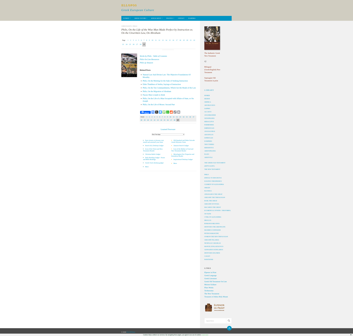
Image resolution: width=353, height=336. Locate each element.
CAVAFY (207, 256)
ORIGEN (207, 187)
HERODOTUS (209, 147)
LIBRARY (209, 90)
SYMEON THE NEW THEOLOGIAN (216, 236)
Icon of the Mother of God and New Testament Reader (182, 150)
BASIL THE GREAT (210, 201)
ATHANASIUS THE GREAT (213, 194)
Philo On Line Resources (149, 59)
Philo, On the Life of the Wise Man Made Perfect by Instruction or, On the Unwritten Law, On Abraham (157, 31)
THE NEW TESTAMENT (212, 169)
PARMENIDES (209, 125)
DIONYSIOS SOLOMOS (212, 253)
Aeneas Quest (156, 18)
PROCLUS (207, 220)
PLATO (206, 154)
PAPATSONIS (208, 259)
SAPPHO (207, 108)
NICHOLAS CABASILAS (212, 243)
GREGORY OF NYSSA (211, 204)
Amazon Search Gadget (181, 145)
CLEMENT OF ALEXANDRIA (214, 184)
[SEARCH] (229, 321)
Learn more (205, 335)
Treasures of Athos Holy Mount (216, 297)
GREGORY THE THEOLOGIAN (214, 197)
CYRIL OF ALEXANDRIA (212, 217)
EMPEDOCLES (209, 128)
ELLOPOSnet (131, 332)
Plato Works (208, 288)
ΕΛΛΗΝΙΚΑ (191, 18)
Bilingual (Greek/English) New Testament (212, 69)
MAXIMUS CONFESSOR (212, 230)
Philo (135, 26)
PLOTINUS (208, 191)
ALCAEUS (207, 112)
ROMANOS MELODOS (212, 223)
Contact (181, 18)
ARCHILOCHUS (209, 105)
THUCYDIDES (209, 144)
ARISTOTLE (208, 157)
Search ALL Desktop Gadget (154, 145)
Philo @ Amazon (146, 63)
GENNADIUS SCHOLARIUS (213, 249)
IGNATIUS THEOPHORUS (213, 181)
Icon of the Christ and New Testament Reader (153, 150)
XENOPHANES (209, 118)
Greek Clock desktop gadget (154, 163)
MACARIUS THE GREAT (212, 207)
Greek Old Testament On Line (215, 281)
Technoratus (208, 291)
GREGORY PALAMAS (211, 240)
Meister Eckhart (210, 285)
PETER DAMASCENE (211, 233)
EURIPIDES (208, 141)
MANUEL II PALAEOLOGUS (213, 246)
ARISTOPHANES (210, 151)
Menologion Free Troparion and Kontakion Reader (182, 155)
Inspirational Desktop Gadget (183, 159)
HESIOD (207, 98)
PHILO (206, 174)
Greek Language (210, 275)
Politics (169, 18)
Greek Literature (210, 278)
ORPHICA (207, 102)
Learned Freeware (168, 129)
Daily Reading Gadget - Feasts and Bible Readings (154, 158)
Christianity (126, 26)
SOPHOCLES (208, 138)
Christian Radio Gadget (152, 154)
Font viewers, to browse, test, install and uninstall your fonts (153, 141)
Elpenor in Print (210, 272)
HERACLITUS (209, 121)
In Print (126, 18)
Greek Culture (140, 18)
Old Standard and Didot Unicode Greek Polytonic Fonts (183, 141)
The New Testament (211, 294)
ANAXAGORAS (209, 131)
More (148, 167)
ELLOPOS (129, 5)
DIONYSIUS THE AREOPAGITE (214, 227)
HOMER (207, 95)
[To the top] (229, 328)
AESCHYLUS (208, 134)
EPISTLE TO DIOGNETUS (213, 178)
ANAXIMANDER (210, 115)
